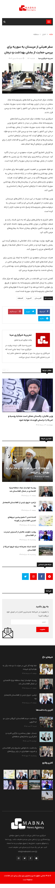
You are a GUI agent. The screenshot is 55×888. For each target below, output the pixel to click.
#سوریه (28, 298)
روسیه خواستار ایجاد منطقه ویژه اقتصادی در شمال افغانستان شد (22, 489)
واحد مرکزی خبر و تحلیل (23, 340)
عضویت (42, 629)
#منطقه (20, 298)
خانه (51, 34)
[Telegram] (36, 859)
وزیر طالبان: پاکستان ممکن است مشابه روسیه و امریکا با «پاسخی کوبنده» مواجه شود (30, 418)
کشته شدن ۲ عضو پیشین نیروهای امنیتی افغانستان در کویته (22, 519)
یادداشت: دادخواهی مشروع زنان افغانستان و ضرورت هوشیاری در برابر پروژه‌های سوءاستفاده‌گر (19, 751)
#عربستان (38, 298)
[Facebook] (30, 859)
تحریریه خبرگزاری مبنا (45, 58)
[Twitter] (24, 859)
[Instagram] (18, 859)
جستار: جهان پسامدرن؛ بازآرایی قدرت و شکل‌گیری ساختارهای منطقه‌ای (21, 734)
